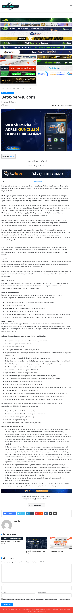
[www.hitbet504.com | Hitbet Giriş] (12, 538)
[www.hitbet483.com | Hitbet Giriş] (36, 543)
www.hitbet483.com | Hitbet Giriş (36, 552)
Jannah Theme (7, 609)
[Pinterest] (37, 513)
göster (12, 156)
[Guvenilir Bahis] (10, 6)
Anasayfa (5, 89)
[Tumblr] (32, 513)
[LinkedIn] (28, 513)
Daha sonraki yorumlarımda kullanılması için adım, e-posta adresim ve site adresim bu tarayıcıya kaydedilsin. (36, 599)
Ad (2, 585)
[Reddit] (41, 513)
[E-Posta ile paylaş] (50, 513)
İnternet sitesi (42, 592)
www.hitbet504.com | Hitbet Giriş (11, 542)
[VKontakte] (46, 513)
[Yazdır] (55, 513)
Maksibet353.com (56, 551)
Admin (6, 105)
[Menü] (71, 7)
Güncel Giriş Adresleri (15, 89)
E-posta (4, 592)
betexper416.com (36, 505)
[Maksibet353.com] (61, 543)
